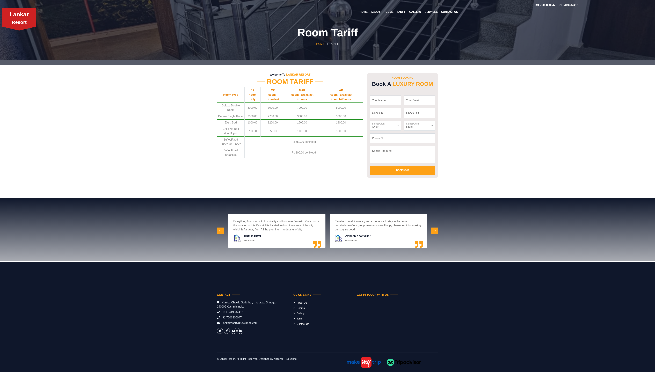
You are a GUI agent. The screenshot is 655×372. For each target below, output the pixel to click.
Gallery (415, 11)
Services (431, 11)
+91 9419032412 (567, 5)
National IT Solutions (285, 358)
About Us (302, 302)
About (375, 11)
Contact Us (449, 11)
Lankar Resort (227, 358)
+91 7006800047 (544, 5)
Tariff (401, 11)
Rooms (389, 11)
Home (364, 11)
